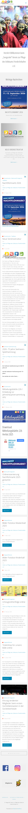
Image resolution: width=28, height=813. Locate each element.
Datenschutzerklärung (17, 797)
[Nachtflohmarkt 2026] (14, 108)
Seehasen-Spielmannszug (10, 346)
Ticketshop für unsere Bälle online (12, 646)
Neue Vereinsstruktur (14, 149)
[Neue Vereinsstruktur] (14, 146)
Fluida (14, 808)
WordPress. (19, 808)
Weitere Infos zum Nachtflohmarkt (10, 226)
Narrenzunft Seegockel (16, 178)
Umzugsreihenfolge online (13, 602)
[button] (4, 45)
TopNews (5, 180)
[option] (14, 27)
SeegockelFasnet (8, 520)
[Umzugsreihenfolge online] (14, 591)
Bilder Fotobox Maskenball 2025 (14, 524)
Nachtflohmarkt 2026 (14, 112)
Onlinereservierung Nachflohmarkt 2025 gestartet (11, 477)
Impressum (5, 797)
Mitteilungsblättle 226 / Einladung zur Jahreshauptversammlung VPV (13, 393)
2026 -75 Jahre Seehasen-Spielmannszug (13, 350)
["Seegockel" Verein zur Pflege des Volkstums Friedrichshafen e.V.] (7, 3)
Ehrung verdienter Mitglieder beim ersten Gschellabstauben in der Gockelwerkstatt (13, 704)
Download (20, 440)
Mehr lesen (14, 119)
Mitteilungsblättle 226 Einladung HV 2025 (12, 443)
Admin (14, 799)
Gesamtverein (7, 178)
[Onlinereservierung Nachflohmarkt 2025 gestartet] (14, 464)
